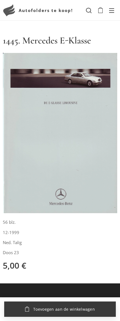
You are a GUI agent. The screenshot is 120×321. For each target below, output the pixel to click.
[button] (89, 10)
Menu (111, 10)
